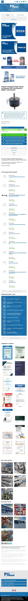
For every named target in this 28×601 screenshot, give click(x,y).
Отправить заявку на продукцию (10, 580)
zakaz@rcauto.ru (12, 10)
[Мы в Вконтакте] (13, 590)
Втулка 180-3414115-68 (13, 205)
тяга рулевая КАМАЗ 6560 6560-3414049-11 (17, 176)
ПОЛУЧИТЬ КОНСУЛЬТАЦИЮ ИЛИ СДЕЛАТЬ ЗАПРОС (15, 137)
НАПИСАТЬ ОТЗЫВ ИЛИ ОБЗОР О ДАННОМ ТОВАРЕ (15, 140)
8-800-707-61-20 (12, 9)
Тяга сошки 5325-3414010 (13, 262)
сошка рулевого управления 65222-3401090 (17, 224)
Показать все (14, 19)
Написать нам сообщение (9, 582)
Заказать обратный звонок (9, 585)
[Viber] (6, 543)
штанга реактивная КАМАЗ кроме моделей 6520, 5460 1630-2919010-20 (17, 195)
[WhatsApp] (7, 543)
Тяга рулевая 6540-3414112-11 (14, 233)
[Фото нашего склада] (7, 515)
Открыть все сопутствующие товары (15, 291)
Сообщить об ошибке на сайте (5, 595)
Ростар (8, 123)
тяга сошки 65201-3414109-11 (14, 185)
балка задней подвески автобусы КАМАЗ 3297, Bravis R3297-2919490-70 (17, 215)
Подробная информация (15, 547)
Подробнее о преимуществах (15, 338)
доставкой (10, 561)
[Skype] (9, 543)
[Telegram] (11, 543)
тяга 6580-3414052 (12, 282)
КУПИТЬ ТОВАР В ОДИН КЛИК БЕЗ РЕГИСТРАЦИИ (14, 134)
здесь (12, 557)
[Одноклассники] (4, 543)
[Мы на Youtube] (15, 590)
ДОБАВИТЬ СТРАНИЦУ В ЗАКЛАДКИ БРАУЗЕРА (14, 143)
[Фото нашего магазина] (7, 473)
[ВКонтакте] (2, 543)
